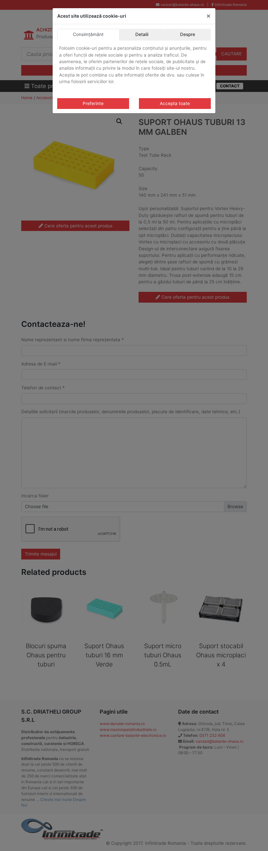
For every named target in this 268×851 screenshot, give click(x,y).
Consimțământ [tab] (88, 34)
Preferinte (93, 103)
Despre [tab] (187, 34)
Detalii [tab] (141, 34)
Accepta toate (175, 103)
